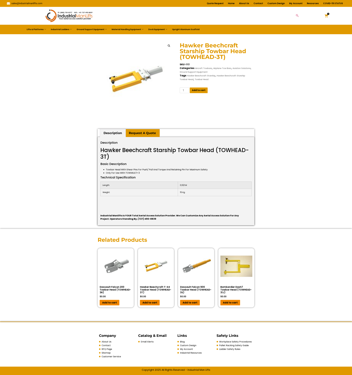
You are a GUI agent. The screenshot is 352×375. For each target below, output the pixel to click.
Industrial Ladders (60, 29)
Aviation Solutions (242, 68)
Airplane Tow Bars (222, 68)
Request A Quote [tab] (142, 133)
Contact (258, 3)
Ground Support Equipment (90, 29)
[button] (169, 45)
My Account (295, 3)
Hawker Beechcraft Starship (201, 75)
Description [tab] (113, 133)
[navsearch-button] (297, 16)
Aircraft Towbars (203, 68)
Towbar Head (201, 79)
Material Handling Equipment (126, 29)
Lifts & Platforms (35, 29)
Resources (313, 3)
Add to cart (198, 90)
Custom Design (276, 3)
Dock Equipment (156, 29)
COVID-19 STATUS (333, 3)
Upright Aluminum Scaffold (186, 29)
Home (231, 3)
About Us (244, 3)
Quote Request (215, 3)
